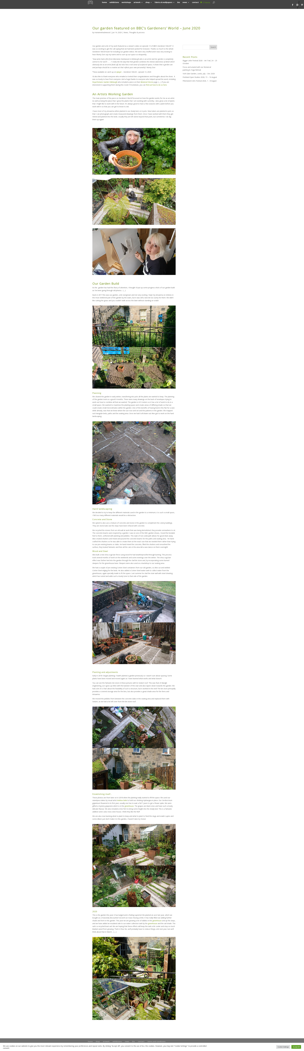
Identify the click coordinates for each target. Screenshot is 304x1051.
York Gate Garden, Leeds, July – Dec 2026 (199, 73)
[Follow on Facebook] (292, 5)
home (90, 1041)
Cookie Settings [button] (283, 1047)
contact (141, 1041)
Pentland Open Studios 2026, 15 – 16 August (200, 77)
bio (133, 1041)
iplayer (119, 72)
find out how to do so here (156, 85)
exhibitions (117, 1041)
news (127, 1041)
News (126, 32)
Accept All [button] (296, 1047)
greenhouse (157, 920)
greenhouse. (130, 806)
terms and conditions (156, 1041)
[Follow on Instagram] (297, 5)
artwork (106, 1041)
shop (98, 1041)
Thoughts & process (137, 32)
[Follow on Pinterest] (302, 5)
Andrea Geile (122, 800)
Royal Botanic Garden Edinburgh (104, 82)
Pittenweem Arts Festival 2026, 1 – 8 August (200, 81)
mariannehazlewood (102, 32)
